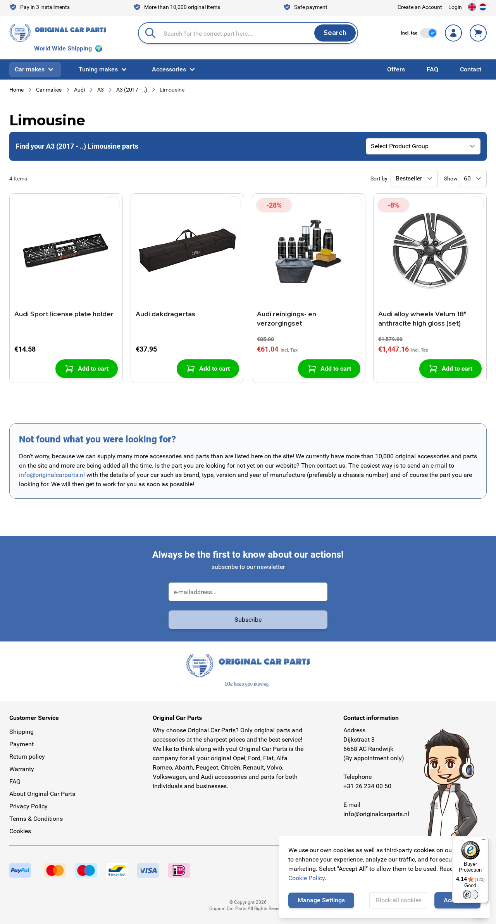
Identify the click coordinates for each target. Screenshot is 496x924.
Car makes (30, 69)
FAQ (432, 69)
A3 (100, 90)
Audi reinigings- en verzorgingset (286, 318)
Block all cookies (399, 900)
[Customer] (453, 33)
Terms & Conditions (36, 818)
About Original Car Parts (42, 793)
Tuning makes (98, 69)
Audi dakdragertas (165, 314)
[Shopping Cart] (478, 33)
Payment (21, 744)
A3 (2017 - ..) (131, 90)
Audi (79, 90)
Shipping (21, 731)
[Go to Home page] (57, 33)
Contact (470, 69)
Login (455, 7)
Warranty (21, 769)
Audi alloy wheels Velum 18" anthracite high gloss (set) (422, 318)
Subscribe (248, 619)
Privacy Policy (28, 806)
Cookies (20, 831)
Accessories (169, 69)
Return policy (27, 756)
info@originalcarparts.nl (52, 474)
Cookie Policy (306, 878)
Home (16, 90)
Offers (396, 69)
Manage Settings (321, 900)
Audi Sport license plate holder (64, 314)
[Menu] (483, 841)
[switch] (428, 33)
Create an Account (420, 7)
